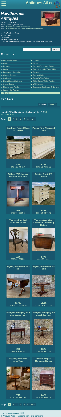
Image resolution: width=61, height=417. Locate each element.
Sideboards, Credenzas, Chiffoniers (46, 87)
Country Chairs (38, 75)
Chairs (5, 63)
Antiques (39, 2)
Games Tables (8, 84)
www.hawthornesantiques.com (18, 27)
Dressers (6, 66)
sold (52, 104)
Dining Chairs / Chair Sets (12, 81)
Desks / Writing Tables (41, 78)
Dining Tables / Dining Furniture (44, 81)
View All (6, 93)
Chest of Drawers (9, 75)
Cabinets (36, 72)
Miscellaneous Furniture (11, 87)
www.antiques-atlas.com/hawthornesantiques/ (24, 29)
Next (33, 119)
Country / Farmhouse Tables (43, 66)
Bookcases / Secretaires (12, 72)
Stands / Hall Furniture (11, 90)
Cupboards (7, 78)
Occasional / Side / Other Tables (44, 69)
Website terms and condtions (30, 416)
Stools (5, 69)
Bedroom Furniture (10, 60)
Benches (36, 60)
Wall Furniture (38, 84)
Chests (35, 63)
